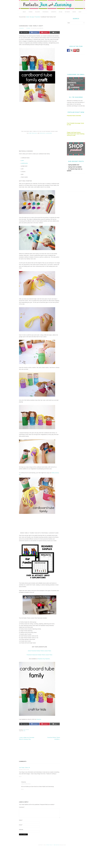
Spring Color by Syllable (75, 167)
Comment (22, 807)
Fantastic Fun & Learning (52, 4)
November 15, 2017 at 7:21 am (24, 769)
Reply (20, 776)
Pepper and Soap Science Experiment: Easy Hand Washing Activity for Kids (75, 134)
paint (22, 160)
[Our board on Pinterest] (74, 50)
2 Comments (28, 28)
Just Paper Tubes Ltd (24, 767)
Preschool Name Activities (74, 115)
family (24, 730)
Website (21, 829)
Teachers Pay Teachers (44, 658)
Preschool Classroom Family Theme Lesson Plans (39, 654)
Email (21, 824)
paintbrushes (24, 163)
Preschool (27, 729)
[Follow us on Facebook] (68, 50)
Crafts (24, 729)
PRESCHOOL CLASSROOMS (46, 133)
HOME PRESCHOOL (33, 133)
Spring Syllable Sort (73, 164)
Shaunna (38, 719)
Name (21, 820)
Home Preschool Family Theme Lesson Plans (39, 650)
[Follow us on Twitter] (71, 50)
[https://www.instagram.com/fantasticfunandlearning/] (77, 50)
